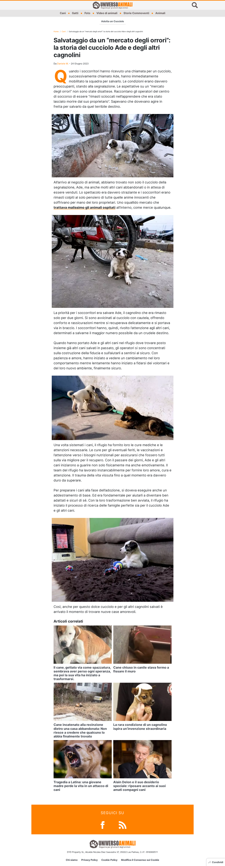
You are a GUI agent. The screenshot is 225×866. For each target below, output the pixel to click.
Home (56, 31)
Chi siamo (72, 859)
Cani (63, 13)
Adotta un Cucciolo (112, 21)
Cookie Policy (109, 859)
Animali (160, 13)
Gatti (75, 13)
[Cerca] (195, 5)
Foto (87, 13)
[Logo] (112, 5)
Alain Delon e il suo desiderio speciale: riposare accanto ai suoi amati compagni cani (139, 786)
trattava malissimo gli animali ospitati (84, 207)
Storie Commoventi (136, 13)
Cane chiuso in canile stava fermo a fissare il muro (141, 669)
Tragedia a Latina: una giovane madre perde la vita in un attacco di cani (81, 786)
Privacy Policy (89, 859)
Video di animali (106, 13)
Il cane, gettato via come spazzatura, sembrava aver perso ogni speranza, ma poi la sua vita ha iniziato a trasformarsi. (82, 673)
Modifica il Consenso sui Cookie (140, 859)
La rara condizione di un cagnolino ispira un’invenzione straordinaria (140, 726)
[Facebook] (102, 824)
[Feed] (122, 824)
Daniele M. (63, 63)
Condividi (217, 862)
